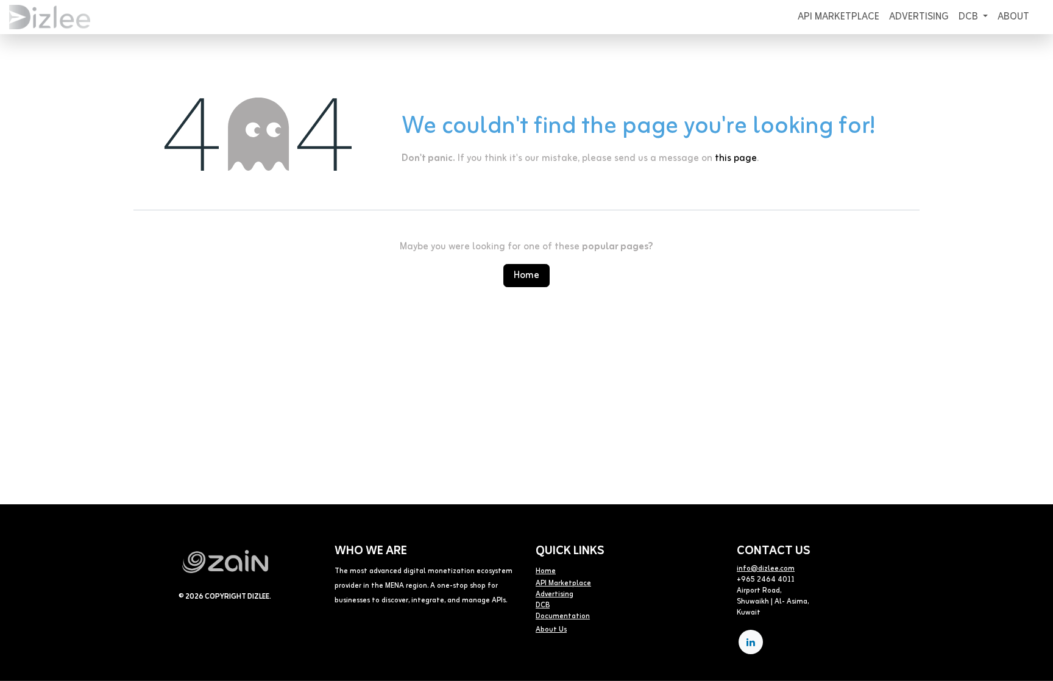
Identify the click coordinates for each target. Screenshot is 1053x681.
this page (736, 158)
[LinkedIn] (751, 642)
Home (526, 275)
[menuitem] (838, 17)
